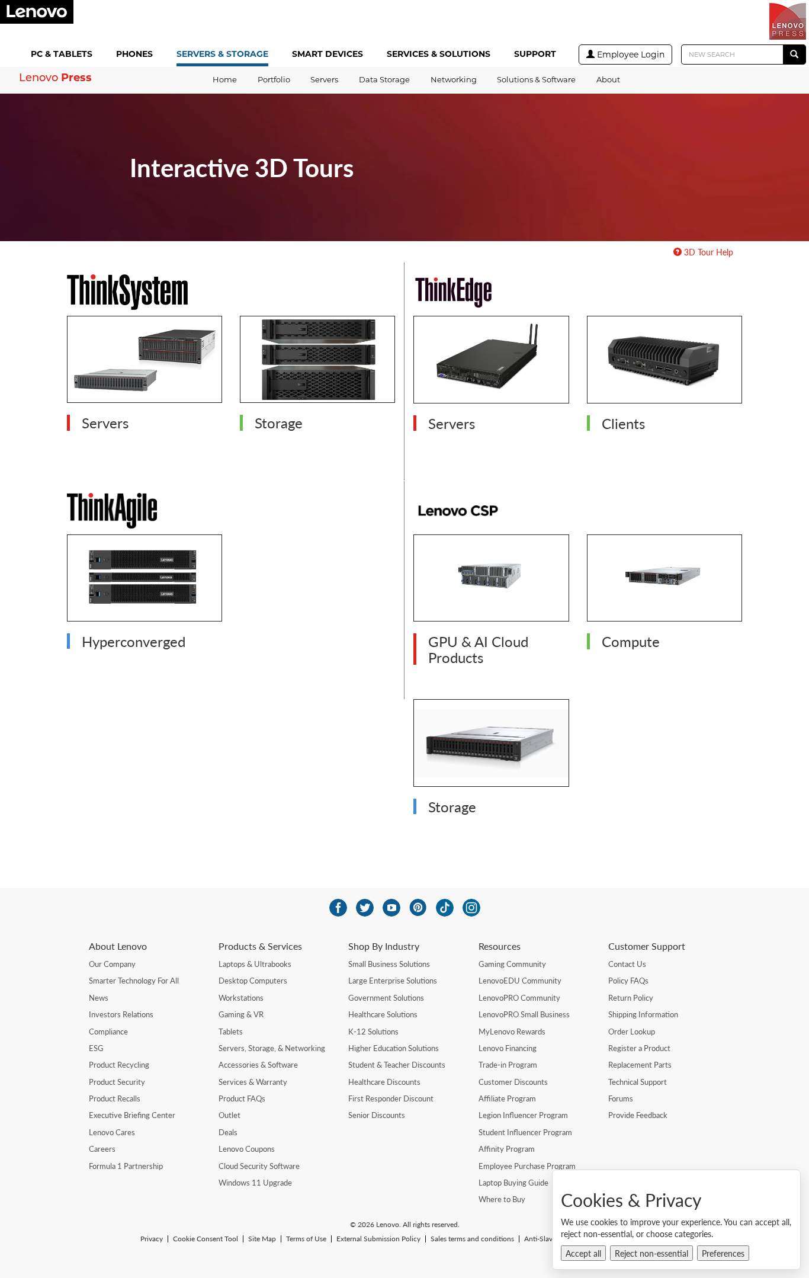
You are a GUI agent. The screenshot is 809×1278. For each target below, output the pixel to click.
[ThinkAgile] (231, 511)
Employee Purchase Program (527, 1166)
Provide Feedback (637, 1115)
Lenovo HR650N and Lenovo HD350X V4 (655, 557)
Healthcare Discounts (384, 1082)
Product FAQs (242, 1098)
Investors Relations (121, 1014)
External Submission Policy (378, 1238)
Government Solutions (386, 997)
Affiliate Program (507, 1098)
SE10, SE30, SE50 (633, 331)
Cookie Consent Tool (205, 1238)
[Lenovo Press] (787, 21)
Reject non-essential (651, 1253)
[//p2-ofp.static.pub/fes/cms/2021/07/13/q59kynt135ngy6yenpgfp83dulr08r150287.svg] (365, 908)
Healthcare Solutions (383, 1014)
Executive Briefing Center (132, 1115)
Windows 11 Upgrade (255, 1182)
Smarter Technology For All (134, 980)
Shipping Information (643, 1014)
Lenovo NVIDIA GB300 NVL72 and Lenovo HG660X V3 (485, 557)
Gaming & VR (241, 1014)
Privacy (151, 1238)
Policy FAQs (628, 980)
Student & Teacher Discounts (396, 1064)
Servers (105, 422)
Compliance (108, 1031)
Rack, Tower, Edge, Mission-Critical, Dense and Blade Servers (133, 345)
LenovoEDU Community (520, 980)
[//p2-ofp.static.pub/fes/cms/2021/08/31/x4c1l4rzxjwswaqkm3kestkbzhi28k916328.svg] (418, 908)
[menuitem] (64, 55)
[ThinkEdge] (577, 292)
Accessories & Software (258, 1064)
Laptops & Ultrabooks (255, 964)
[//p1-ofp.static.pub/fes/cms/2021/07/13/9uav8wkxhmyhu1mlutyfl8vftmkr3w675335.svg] (391, 908)
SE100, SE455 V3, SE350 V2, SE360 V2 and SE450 (482, 338)
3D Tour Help (707, 252)
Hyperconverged (133, 641)
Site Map (262, 1238)
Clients (623, 423)
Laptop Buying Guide (513, 1182)
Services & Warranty (253, 1082)
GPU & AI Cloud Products (478, 649)
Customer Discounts (513, 1082)
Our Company (112, 964)
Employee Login (629, 54)
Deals (228, 1132)
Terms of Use (306, 1238)
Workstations (241, 997)
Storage (279, 422)
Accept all (583, 1253)
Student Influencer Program (525, 1132)
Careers (102, 1149)
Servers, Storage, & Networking (272, 1048)
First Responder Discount (391, 1098)
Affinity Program (507, 1149)
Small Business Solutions (389, 964)
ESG (96, 1048)
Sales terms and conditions (472, 1238)
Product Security (117, 1082)
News (98, 997)
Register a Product (639, 1048)
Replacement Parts (640, 1064)
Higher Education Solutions (393, 1048)
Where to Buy (502, 1199)
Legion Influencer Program (523, 1115)
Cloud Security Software (259, 1166)
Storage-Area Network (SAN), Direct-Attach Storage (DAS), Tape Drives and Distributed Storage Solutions (309, 352)
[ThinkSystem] (231, 292)
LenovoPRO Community (519, 997)
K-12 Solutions (373, 1031)
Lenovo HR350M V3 (464, 715)
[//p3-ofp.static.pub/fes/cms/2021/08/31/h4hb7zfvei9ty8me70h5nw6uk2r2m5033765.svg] (471, 908)
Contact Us (627, 964)
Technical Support (637, 1082)
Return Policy (630, 997)
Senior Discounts (376, 1115)
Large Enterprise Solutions (392, 980)
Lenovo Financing (508, 1048)
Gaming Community (512, 964)
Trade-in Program (508, 1064)
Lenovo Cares (112, 1132)
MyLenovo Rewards (512, 1031)
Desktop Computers (253, 980)
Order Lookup (631, 1031)
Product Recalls (114, 1098)
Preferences (723, 1253)
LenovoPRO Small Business (524, 1014)
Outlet (229, 1115)
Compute (631, 641)
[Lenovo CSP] (577, 511)
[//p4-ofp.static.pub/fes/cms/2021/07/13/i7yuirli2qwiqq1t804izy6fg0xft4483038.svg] (338, 908)
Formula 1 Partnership (126, 1166)
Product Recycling (119, 1064)
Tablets (231, 1031)
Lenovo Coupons (247, 1149)
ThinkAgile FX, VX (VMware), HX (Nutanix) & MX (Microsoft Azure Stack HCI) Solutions (143, 563)
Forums (620, 1098)
